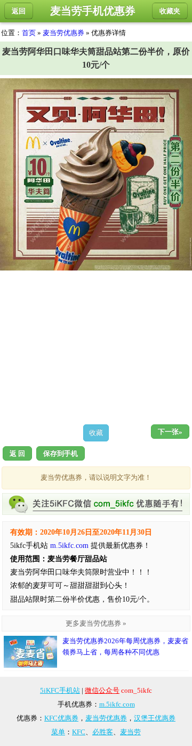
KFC (78, 732)
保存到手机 (60, 453)
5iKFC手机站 (60, 690)
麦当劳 (130, 732)
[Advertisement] (96, 347)
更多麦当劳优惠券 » (96, 623)
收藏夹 (169, 11)
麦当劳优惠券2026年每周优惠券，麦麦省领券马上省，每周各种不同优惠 (125, 646)
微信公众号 (102, 690)
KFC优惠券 (61, 718)
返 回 (17, 453)
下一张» (170, 432)
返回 (19, 11)
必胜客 (102, 732)
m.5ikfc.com (69, 546)
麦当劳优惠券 (63, 33)
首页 (29, 33)
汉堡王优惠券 (154, 718)
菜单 (58, 732)
